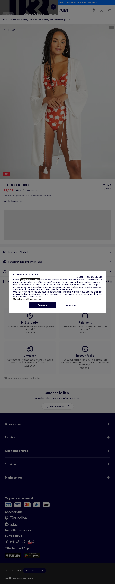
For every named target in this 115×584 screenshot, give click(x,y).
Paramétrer (71, 305)
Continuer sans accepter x (25, 274)
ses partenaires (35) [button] (30, 280)
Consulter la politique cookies (27, 299)
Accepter (42, 305)
